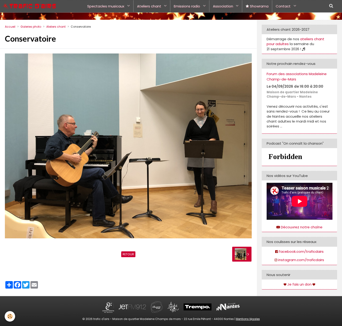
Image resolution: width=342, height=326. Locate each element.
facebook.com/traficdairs (301, 251)
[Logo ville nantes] (228, 306)
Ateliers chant (149, 6)
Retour (128, 254)
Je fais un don (299, 284)
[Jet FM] (132, 306)
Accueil (10, 27)
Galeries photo (30, 27)
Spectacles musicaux (106, 6)
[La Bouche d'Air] (173, 306)
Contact (284, 6)
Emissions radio (187, 6)
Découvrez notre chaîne (301, 227)
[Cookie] (10, 316)
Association (223, 6)
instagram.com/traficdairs (301, 259)
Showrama (258, 6)
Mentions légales (248, 319)
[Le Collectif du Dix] (156, 306)
